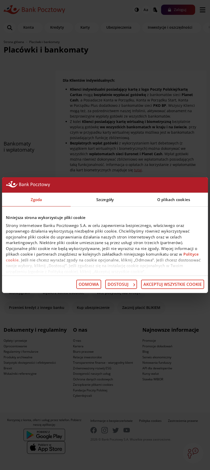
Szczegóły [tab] (105, 199)
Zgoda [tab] (36, 199)
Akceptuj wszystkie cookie (172, 284)
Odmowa (89, 284)
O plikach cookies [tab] (173, 199)
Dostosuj (118, 284)
